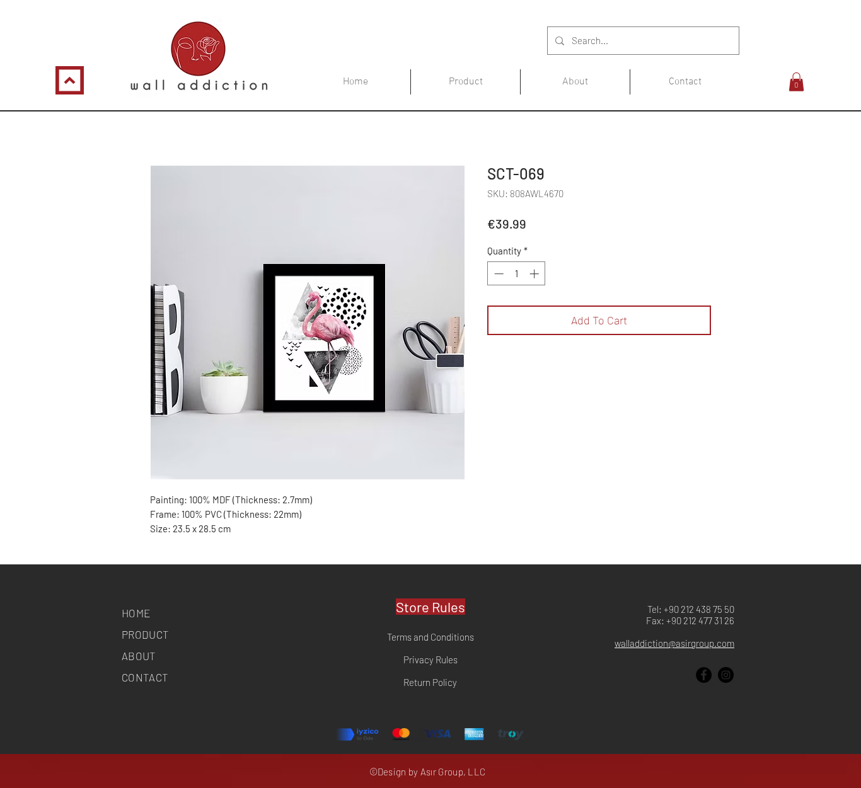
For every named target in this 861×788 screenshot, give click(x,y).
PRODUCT (145, 634)
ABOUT (139, 655)
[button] (796, 81)
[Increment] (535, 273)
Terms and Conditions (430, 636)
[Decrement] (497, 273)
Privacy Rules (430, 659)
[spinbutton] (516, 273)
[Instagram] (726, 675)
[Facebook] (704, 675)
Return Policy (430, 682)
